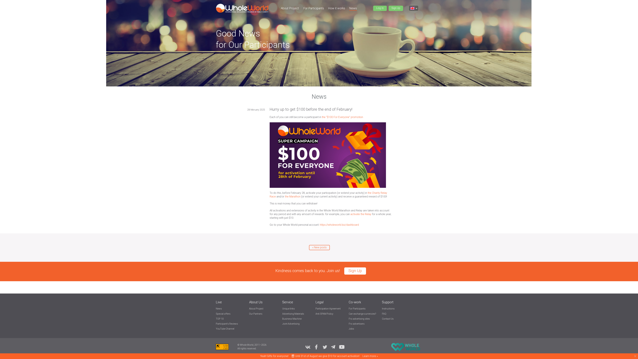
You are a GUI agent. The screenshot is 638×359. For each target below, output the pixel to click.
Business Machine (292, 318)
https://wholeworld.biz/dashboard (339, 224)
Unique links (288, 308)
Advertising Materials (293, 313)
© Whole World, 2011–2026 (251, 345)
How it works (336, 8)
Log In (380, 8)
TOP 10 (220, 318)
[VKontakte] (308, 347)
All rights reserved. (246, 348)
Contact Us (388, 318)
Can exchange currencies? (362, 313)
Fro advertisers (357, 323)
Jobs (351, 328)
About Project (290, 8)
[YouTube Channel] (342, 347)
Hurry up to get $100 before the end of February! (311, 109)
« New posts (319, 247)
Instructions (388, 308)
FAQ (384, 313)
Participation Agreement (328, 308)
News (353, 8)
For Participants (313, 8)
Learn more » (370, 356)
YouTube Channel (225, 328)
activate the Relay (360, 214)
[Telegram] (333, 347)
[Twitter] (325, 347)
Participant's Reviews (227, 323)
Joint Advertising (291, 323)
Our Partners (255, 313)
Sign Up (395, 8)
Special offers (223, 313)
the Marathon (292, 196)
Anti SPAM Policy (324, 313)
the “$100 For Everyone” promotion (342, 117)
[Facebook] (316, 347)
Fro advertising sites (359, 318)
